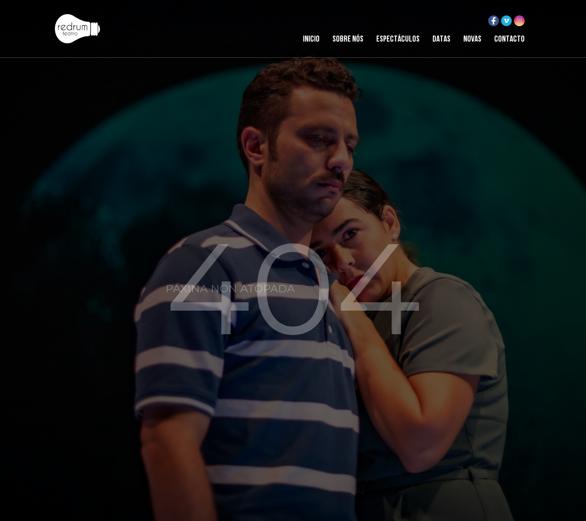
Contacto (509, 39)
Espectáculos (398, 39)
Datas (441, 39)
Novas (472, 39)
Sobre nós (347, 39)
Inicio (311, 39)
